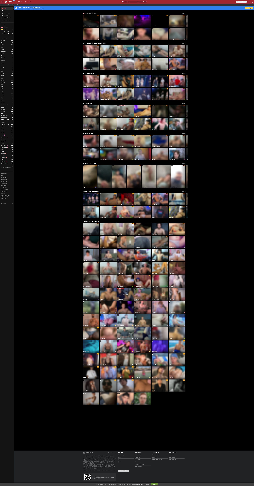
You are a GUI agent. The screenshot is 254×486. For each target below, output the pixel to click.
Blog (2, 175)
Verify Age (248, 8)
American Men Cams (91, 13)
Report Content (4, 181)
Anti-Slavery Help (138, 466)
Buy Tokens (3, 198)
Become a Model (4, 189)
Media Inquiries (4, 183)
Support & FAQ (4, 177)
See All (183, 13)
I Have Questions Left (124, 470)
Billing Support (4, 179)
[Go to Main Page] (10, 2)
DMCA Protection (172, 459)
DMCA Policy (137, 459)
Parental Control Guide (139, 464)
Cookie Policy (140, 484)
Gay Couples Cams (88, 73)
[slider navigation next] (184, 27)
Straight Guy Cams (88, 133)
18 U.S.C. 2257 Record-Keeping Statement (5, 196)
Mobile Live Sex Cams (89, 163)
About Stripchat (4, 173)
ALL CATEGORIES (8, 167)
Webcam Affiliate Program (157, 459)
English (111, 452)
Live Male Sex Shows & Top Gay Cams (94, 43)
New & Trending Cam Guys (91, 191)
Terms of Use (3, 187)
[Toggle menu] (2, 2)
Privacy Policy (4, 185)
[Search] (138, 2)
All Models (3, 193)
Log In (250, 1)
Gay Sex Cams (87, 103)
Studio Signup (4, 191)
